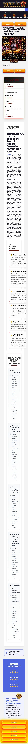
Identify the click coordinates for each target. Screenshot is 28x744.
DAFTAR (20, 24)
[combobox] (12, 9)
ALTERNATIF (15, 739)
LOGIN (8, 24)
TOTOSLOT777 (11, 154)
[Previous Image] (3, 49)
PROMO (15, 722)
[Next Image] (25, 49)
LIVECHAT (15, 735)
